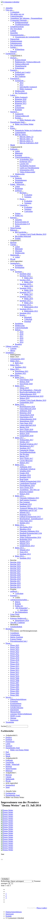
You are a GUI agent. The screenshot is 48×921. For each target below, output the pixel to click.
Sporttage (18, 272)
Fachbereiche (10, 54)
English (18, 238)
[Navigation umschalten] (2, 4)
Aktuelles (9, 8)
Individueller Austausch (28, 87)
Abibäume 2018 (25, 411)
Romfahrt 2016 (25, 477)
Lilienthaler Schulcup (27, 469)
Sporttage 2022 (25, 274)
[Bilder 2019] (25, 386)
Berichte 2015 (15, 585)
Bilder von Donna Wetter (24, 124)
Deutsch (13, 58)
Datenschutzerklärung (18, 699)
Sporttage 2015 (25, 301)
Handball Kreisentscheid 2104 (31, 533)
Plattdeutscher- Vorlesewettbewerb (27, 62)
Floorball (27, 321)
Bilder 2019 (28, 286)
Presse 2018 (14, 660)
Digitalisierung (15, 706)
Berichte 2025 (15, 564)
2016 (21, 338)
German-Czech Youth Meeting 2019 (33, 234)
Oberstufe (18, 251)
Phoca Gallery (42, 908)
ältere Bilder (14, 375)
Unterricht (23, 205)
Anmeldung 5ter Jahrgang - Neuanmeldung (26, 18)
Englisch (13, 70)
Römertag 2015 (20, 101)
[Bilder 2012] (25, 556)
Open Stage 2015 (26, 521)
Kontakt (9, 916)
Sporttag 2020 (25, 280)
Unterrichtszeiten (16, 16)
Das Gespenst (25, 502)
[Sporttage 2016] (32, 297)
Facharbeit (19, 265)
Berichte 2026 (15, 562)
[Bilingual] (18, 230)
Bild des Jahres (20, 135)
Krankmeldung (15, 703)
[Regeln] (26, 315)
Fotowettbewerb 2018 (28, 409)
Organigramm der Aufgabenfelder (27, 37)
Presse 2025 (14, 645)
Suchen (3, 726)
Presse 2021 (14, 654)
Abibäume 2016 (25, 467)
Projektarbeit (19, 267)
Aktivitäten (24, 610)
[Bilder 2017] (25, 438)
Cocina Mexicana (26, 461)
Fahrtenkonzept (16, 43)
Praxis (22, 199)
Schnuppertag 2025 (17, 359)
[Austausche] (24, 81)
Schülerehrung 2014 (27, 546)
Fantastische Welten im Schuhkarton (28, 130)
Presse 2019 (14, 658)
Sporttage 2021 (25, 276)
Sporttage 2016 (25, 297)
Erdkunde (13, 149)
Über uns (9, 10)
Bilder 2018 (28, 290)
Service (8, 697)
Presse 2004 (14, 689)
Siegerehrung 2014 (22, 620)
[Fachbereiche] (16, 54)
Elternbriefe (14, 710)
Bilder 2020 (28, 282)
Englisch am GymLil (22, 72)
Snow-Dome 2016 (26, 488)
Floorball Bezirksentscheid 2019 (31, 396)
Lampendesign (20, 132)
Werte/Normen (15, 228)
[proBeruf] (22, 191)
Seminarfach (14, 263)
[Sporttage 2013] (32, 309)
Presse (8, 643)
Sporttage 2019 (25, 284)
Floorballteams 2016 (27, 485)
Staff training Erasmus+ (28, 500)
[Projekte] (22, 118)
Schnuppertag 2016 (27, 170)
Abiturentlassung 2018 (28, 419)
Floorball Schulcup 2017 (29, 444)
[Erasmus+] (18, 596)
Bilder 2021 (28, 278)
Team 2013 (24, 552)
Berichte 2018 (15, 579)
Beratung (23, 193)
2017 (21, 336)
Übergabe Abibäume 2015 (29, 498)
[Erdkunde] (18, 149)
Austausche (19, 81)
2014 (21, 83)
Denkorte (18, 178)
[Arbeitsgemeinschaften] (28, 600)
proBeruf (18, 191)
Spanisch (13, 112)
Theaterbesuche (20, 66)
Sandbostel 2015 (26, 504)
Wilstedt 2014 (25, 544)
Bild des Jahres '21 (26, 141)
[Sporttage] (23, 272)
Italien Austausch (21, 97)
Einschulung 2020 (26, 380)
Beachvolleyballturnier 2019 (30, 392)
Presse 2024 (14, 647)
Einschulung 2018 (26, 417)
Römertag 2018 (20, 99)
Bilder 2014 (19, 525)
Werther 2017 (25, 442)
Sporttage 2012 (25, 313)
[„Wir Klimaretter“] (29, 608)
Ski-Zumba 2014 (26, 527)
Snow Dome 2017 (26, 458)
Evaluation (28, 195)
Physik (12, 259)
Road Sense (24, 479)
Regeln (22, 315)
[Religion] (17, 218)
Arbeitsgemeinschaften (18, 600)
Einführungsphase (21, 22)
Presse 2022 (14, 652)
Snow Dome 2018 (26, 429)
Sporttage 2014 (25, 305)
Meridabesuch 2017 (27, 446)
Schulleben (10, 353)
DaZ (12, 126)
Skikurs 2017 (24, 463)
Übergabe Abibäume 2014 (29, 531)
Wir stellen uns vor (17, 14)
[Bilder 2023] (20, 361)
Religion (13, 218)
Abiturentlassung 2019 (28, 394)
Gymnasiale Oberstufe (18, 20)
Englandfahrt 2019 (26, 402)
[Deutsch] (17, 58)
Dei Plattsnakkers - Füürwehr (30, 390)
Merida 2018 (24, 427)
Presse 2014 (14, 668)
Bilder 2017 (28, 294)
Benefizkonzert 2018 (27, 407)
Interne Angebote (16, 637)
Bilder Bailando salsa (27, 120)
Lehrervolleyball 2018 (28, 425)
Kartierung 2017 (26, 162)
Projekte (18, 118)
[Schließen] (2, 859)
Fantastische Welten (27, 450)
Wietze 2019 (24, 388)
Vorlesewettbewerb (22, 64)
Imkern (17, 602)
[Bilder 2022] (20, 365)
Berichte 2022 (15, 571)
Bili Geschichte (20, 232)
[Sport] (15, 270)
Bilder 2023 (14, 361)
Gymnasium (14, 12)
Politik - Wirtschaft (17, 184)
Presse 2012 (14, 672)
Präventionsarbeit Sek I (18, 641)
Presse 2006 (14, 685)
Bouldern (18, 344)
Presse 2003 (14, 691)
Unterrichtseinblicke (22, 157)
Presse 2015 (14, 666)
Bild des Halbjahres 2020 (29, 143)
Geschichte (14, 176)
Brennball (27, 317)
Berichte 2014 (15, 587)
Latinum (18, 105)
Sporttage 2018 (25, 288)
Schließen (5, 879)
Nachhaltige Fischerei (28, 166)
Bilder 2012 (19, 556)
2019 (21, 332)
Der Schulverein (16, 45)
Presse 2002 (14, 693)
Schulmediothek (16, 627)
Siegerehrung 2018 (27, 421)
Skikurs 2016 (24, 494)
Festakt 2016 (24, 473)
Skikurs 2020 (24, 382)
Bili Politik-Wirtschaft (23, 236)
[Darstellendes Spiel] (25, 122)
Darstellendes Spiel (17, 122)
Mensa (12, 350)
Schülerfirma (19, 49)
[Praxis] (25, 199)
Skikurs (18, 330)
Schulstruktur (15, 635)
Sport (12, 270)
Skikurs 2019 (24, 398)
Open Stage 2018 (26, 423)
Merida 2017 (24, 456)
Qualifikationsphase (22, 24)
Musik (12, 145)
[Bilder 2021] (20, 369)
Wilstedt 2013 (25, 550)
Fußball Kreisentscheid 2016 (30, 481)
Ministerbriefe (15, 712)
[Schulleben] (15, 353)
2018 (21, 334)
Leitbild (13, 31)
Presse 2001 (14, 695)
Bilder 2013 (19, 548)
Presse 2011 (14, 674)
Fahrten (18, 213)
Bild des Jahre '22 (26, 139)
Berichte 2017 (15, 581)
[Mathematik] (20, 255)
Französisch (14, 78)
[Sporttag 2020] (31, 280)
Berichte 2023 (15, 569)
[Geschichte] (19, 176)
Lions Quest (14, 614)
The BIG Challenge (17, 622)
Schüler (13, 47)
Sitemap (13, 718)
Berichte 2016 (15, 583)
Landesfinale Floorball (28, 483)
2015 (21, 340)
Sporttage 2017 (25, 292)
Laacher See (24, 164)
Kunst (12, 128)
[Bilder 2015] (25, 496)
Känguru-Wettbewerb (18, 618)
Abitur (17, 226)
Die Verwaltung (16, 29)
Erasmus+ (14, 596)
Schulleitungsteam (17, 27)
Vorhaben (27, 197)
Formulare (14, 701)
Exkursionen (19, 68)
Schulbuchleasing (16, 708)
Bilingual (13, 230)
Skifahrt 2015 (25, 523)
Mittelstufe (19, 153)
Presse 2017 (14, 662)
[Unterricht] (28, 205)
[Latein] (16, 95)
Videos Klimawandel (27, 172)
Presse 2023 (14, 649)
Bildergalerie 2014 (31, 307)
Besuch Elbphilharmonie (29, 431)
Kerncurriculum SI (22, 222)
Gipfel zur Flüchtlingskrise (29, 168)
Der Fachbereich (21, 93)
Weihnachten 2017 (26, 440)
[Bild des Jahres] (27, 135)
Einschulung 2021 (21, 371)
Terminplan (10, 722)
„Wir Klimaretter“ (21, 608)
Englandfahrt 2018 (26, 436)
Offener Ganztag (12, 346)
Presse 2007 (14, 683)
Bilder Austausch (26, 89)
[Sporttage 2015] (32, 301)
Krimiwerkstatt (20, 60)
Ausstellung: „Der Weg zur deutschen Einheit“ (29, 491)
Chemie (13, 245)
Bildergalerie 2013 (31, 311)
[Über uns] (13, 10)
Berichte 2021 (15, 573)
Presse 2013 (14, 670)
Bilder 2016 (28, 299)
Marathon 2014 (25, 529)
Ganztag (13, 348)
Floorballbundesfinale (28, 452)
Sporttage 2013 (25, 309)
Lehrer (17, 151)
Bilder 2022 (14, 365)
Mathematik (14, 255)
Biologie (13, 243)
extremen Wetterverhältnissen (21, 714)
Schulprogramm (16, 41)
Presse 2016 (14, 664)
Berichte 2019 (15, 577)
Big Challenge (20, 76)
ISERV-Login (15, 716)
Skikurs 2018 (24, 434)
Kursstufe (18, 155)
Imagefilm (14, 33)
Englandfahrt (19, 74)
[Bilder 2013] (25, 548)
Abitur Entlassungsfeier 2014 (30, 537)
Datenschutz (14, 39)
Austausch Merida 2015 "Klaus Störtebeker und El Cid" (31, 509)
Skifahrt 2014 (25, 542)
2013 (21, 85)
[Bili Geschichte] (27, 232)
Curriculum (28, 211)
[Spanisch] (18, 112)
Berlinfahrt (19, 182)
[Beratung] (27, 193)
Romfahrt (18, 110)
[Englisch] (18, 70)
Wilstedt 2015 (25, 512)
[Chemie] (17, 245)
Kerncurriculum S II (22, 224)
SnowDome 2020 (26, 384)
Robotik (18, 604)
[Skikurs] (21, 330)
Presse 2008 (14, 681)
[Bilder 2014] (25, 525)
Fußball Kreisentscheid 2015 (30, 517)
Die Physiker (24, 454)
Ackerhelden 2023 (26, 159)
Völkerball (28, 319)
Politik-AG (19, 216)
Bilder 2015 (28, 303)
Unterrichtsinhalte (21, 328)
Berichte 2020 (15, 575)
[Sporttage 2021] (32, 276)
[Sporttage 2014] (32, 305)
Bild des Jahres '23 (26, 137)
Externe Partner (16, 639)
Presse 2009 (14, 679)
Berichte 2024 (15, 566)
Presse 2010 (14, 676)
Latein (12, 95)
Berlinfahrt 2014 (26, 539)
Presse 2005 (14, 687)
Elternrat (13, 51)
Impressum (14, 720)
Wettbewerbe (20, 91)
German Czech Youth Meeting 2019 (33, 400)
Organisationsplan (17, 35)
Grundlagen (14, 633)
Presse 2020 (14, 656)
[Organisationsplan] (24, 35)
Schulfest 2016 (25, 471)
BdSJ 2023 (19, 363)
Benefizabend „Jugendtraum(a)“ (31, 519)
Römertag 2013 (20, 103)
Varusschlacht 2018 (27, 415)
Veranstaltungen (21, 180)
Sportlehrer (19, 323)
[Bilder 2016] (25, 465)
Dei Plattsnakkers (21, 612)
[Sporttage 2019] (32, 284)
